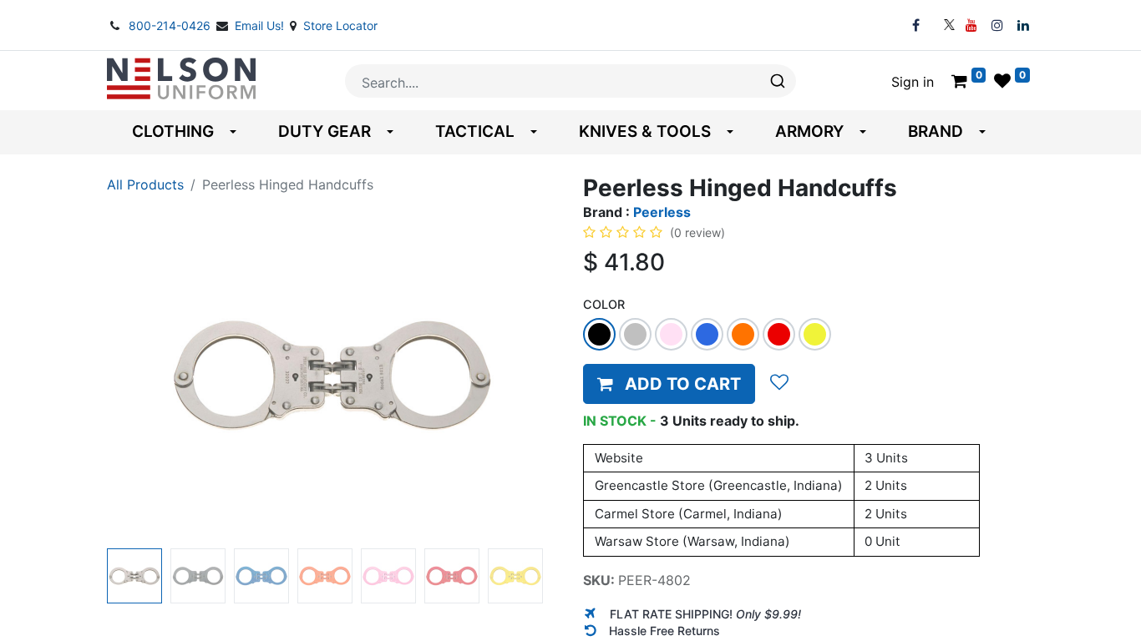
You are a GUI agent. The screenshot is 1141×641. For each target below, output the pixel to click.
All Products (145, 184)
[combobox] (570, 81)
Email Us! (261, 25)
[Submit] (776, 81)
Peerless (662, 212)
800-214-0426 (171, 25)
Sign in (912, 81)
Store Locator (340, 25)
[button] (141, 375)
